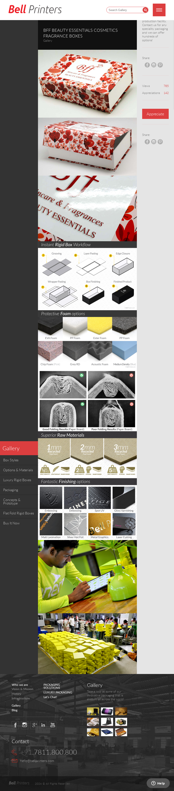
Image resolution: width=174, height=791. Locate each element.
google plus (34, 725)
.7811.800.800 (48, 752)
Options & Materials (18, 470)
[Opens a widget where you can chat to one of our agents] (158, 783)
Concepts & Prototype (11, 501)
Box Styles (10, 460)
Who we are (20, 685)
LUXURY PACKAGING (58, 692)
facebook (15, 725)
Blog (14, 710)
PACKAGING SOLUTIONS (52, 686)
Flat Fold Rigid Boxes (18, 513)
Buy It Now (11, 523)
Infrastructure (21, 698)
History (16, 694)
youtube (52, 725)
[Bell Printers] (35, 9)
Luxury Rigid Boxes (17, 480)
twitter (24, 725)
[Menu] (159, 10)
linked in (43, 725)
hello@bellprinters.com (37, 760)
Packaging (10, 490)
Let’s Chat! (50, 697)
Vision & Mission (22, 689)
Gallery (11, 448)
